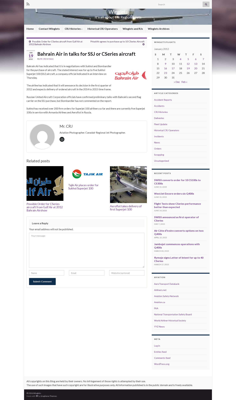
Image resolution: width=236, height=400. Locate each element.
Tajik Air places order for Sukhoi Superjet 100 (83, 186)
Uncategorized (161, 160)
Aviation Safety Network (166, 296)
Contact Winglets (49, 28)
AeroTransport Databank (166, 284)
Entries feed (160, 351)
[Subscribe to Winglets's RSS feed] (28, 3)
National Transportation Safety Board (173, 314)
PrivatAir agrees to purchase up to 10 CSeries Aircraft (117, 41)
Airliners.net (160, 290)
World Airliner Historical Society (170, 320)
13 (195, 63)
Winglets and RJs (133, 28)
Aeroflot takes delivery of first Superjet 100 (126, 207)
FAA (156, 308)
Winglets (118, 12)
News (51, 59)
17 (173, 68)
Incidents (159, 136)
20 (195, 68)
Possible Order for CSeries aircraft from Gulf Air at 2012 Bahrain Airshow (44, 207)
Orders (157, 148)
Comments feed (162, 358)
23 (165, 72)
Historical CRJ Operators (102, 28)
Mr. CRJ (43, 59)
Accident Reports (163, 99)
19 (188, 68)
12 (188, 63)
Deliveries (159, 118)
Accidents (159, 105)
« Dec (177, 81)
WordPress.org (161, 364)
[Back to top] (229, 393)
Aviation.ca (159, 302)
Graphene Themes (49, 396)
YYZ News (159, 326)
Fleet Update (160, 124)
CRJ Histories (73, 28)
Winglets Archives (159, 28)
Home (30, 28)
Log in (157, 345)
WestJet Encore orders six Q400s (174, 193)
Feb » (184, 81)
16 (165, 68)
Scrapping (159, 154)
